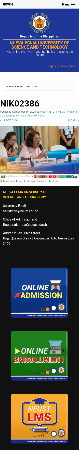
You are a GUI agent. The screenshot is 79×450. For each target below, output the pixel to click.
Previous (8, 119)
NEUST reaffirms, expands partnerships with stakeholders (39, 113)
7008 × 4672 (47, 111)
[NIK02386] (39, 152)
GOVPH (8, 4)
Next (73, 119)
